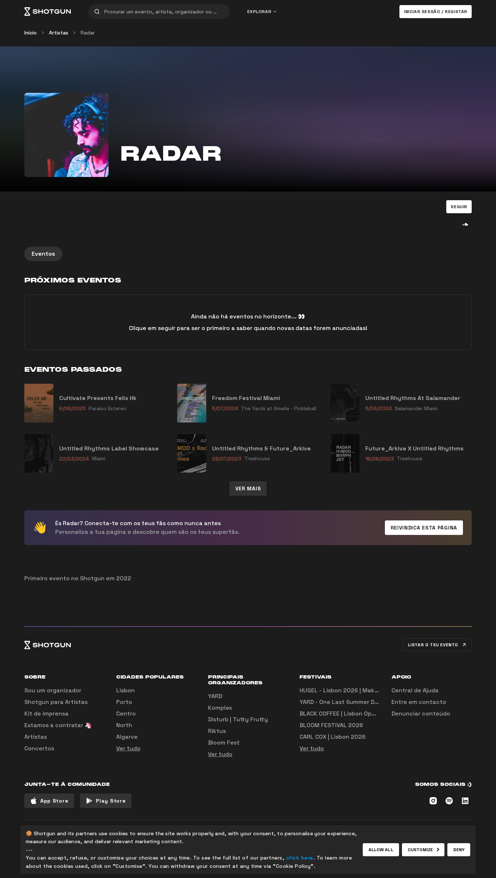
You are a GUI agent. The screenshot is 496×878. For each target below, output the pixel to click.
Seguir (459, 207)
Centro (126, 713)
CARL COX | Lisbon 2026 (333, 737)
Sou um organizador (52, 690)
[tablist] (248, 254)
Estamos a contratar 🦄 (58, 725)
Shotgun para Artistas (56, 702)
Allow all (381, 850)
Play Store (111, 800)
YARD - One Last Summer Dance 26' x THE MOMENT (371, 702)
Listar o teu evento (433, 645)
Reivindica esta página (424, 527)
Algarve (127, 737)
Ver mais (248, 488)
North (124, 725)
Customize (420, 850)
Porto (124, 702)
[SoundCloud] (465, 224)
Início (30, 32)
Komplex (220, 708)
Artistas (58, 32)
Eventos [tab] (43, 253)
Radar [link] (88, 32)
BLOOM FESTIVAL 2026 (331, 725)
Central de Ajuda (415, 690)
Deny (458, 850)
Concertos (39, 748)
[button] (459, 206)
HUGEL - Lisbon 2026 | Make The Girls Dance (362, 690)
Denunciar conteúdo (420, 713)
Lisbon (125, 690)
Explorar (259, 12)
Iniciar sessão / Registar (435, 12)
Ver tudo (128, 748)
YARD (215, 696)
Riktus (217, 731)
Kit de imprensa (46, 713)
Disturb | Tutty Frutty (238, 719)
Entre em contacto (418, 702)
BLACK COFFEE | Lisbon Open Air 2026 (352, 713)
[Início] (47, 11)
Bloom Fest (224, 742)
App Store (54, 800)
